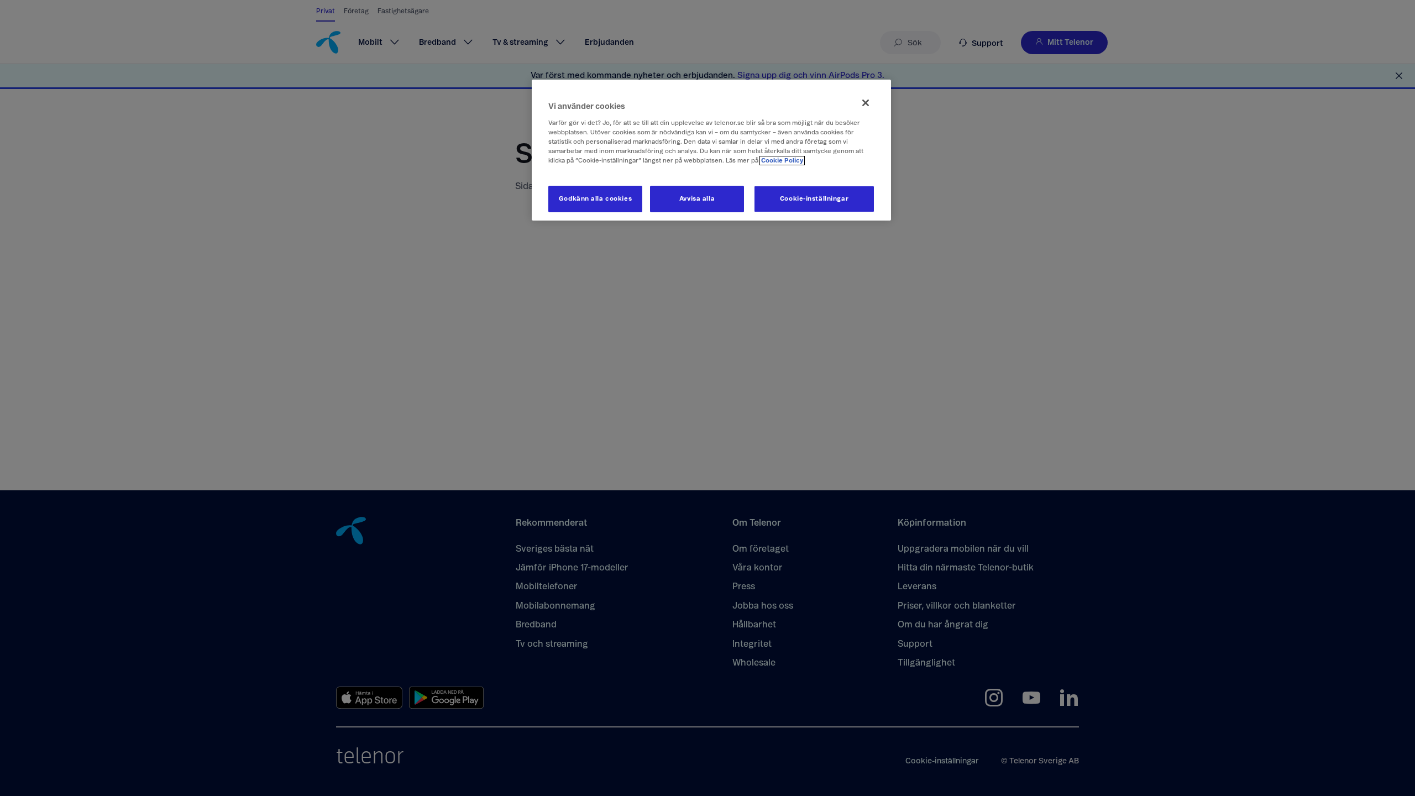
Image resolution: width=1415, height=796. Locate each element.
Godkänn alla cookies (595, 199)
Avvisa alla (697, 199)
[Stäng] (865, 103)
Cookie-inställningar (814, 199)
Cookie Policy (782, 161)
